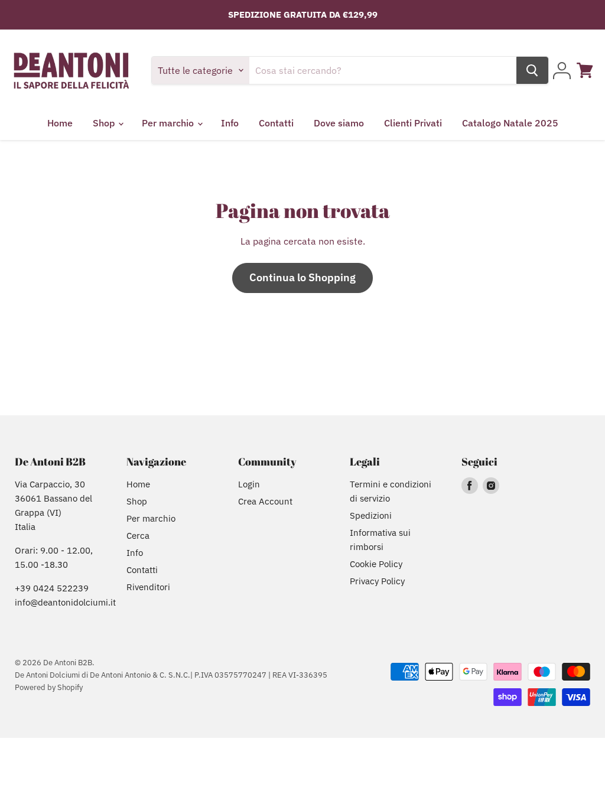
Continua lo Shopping (302, 277)
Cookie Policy (376, 564)
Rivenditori (148, 587)
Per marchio (169, 123)
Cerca (137, 535)
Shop (105, 123)
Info (230, 123)
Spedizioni (371, 515)
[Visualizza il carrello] (585, 70)
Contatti (276, 123)
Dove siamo (339, 123)
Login (249, 484)
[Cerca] (532, 70)
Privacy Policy (377, 581)
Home (60, 123)
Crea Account (265, 501)
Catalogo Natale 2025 (510, 123)
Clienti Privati (413, 123)
